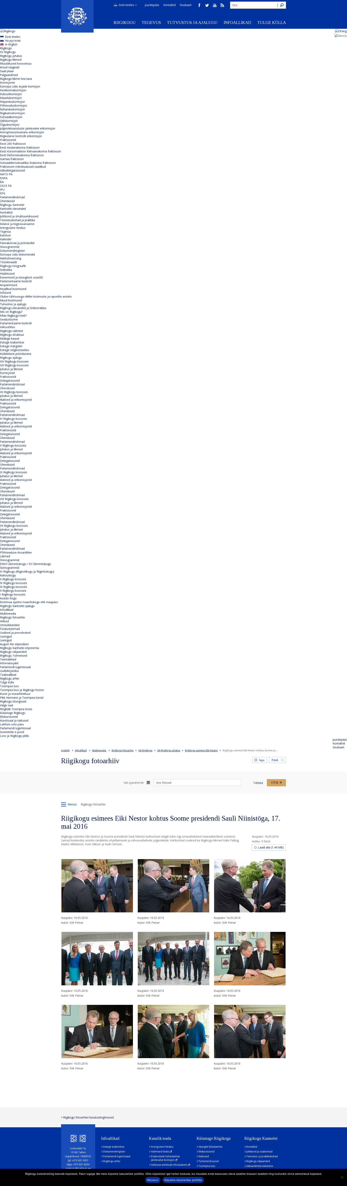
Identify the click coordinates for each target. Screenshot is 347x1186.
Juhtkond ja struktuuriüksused (19, 216)
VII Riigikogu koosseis (14, 526)
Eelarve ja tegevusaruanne (17, 224)
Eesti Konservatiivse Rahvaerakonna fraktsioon (30, 151)
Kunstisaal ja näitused (14, 720)
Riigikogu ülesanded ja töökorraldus (23, 308)
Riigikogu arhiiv (9, 678)
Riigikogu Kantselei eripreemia (19, 648)
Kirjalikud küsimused (13, 289)
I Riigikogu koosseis (13, 594)
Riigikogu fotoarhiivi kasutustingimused (88, 1117)
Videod (4, 621)
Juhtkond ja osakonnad (259, 1151)
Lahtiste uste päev (12, 724)
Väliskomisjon (9, 121)
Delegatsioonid (10, 380)
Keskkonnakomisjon (13, 90)
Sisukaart (186, 5)
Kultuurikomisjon (11, 94)
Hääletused (7, 273)
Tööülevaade (8, 262)
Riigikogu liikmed (10, 60)
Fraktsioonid (8, 140)
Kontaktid (169, 5)
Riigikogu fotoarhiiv (12, 617)
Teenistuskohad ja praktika (17, 220)
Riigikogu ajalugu (11, 357)
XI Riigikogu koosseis (13, 419)
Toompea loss (9, 686)
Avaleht (65, 750)
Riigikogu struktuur (12, 335)
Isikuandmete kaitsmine (259, 1166)
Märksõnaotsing (10, 258)
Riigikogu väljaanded (13, 652)
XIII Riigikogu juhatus (168, 750)
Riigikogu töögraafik (13, 266)
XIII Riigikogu (145, 750)
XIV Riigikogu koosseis (14, 361)
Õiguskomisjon (9, 124)
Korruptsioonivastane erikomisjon (22, 132)
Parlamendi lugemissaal (15, 667)
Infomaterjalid (9, 663)
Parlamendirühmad (12, 197)
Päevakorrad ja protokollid (17, 243)
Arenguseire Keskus (13, 228)
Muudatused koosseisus (16, 63)
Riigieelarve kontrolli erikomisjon (21, 136)
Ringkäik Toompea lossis (16, 709)
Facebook (199, 5)
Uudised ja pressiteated (15, 633)
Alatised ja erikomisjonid (16, 399)
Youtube (214, 5)
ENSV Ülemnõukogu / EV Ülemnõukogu (25, 564)
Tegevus (151, 22)
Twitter (207, 5)
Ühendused (7, 201)
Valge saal (6, 705)
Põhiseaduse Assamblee (16, 552)
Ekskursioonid (9, 717)
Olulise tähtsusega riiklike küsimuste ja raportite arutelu (36, 296)
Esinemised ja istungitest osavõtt (21, 277)
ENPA (3, 178)
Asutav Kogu (8, 598)
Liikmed (5, 556)
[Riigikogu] (77, 16)
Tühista (258, 783)
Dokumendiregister (12, 251)
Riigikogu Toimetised (13, 655)
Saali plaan (7, 71)
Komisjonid (7, 82)
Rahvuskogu (8, 575)
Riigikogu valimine (11, 331)
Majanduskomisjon (12, 102)
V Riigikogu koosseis (13, 579)
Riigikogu (125, 22)
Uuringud (6, 636)
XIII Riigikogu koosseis (14, 365)
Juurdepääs (152, 5)
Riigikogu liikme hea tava (16, 79)
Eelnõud (5, 235)
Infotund (5, 293)
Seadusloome (9, 319)
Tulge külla (271, 22)
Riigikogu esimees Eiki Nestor (201, 750)
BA (2, 182)
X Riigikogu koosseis (13, 445)
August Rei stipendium (14, 644)
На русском (12, 40)
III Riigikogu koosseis (13, 587)
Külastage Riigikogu (12, 713)
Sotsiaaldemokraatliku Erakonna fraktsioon (28, 163)
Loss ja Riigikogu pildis (14, 736)
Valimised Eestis (160, 1151)
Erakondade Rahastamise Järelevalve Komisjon (165, 1158)
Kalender (5, 239)
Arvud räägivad (9, 67)
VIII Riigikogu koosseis (14, 499)
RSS (222, 5)
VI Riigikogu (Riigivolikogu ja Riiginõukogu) (27, 571)
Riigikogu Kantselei (12, 205)
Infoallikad (237, 22)
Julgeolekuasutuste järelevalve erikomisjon (27, 128)
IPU (2, 189)
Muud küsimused (11, 300)
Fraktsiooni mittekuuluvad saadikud (23, 166)
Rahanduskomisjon (12, 109)
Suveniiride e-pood (12, 732)
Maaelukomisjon (11, 98)
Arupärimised (8, 285)
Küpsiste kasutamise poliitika (183, 1180)
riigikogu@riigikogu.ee (78, 1168)
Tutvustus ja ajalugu (192, 22)
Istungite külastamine (210, 1146)
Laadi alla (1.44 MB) (271, 847)
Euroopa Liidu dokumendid (17, 254)
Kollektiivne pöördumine (15, 354)
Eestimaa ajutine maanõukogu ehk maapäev (29, 602)
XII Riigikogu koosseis (14, 392)
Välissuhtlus (7, 327)
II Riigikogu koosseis (13, 590)
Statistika (6, 270)
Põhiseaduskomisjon (13, 105)
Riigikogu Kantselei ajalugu (17, 606)
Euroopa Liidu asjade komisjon (20, 86)
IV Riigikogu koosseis (13, 583)
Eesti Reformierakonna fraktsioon (22, 155)
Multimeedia (8, 613)
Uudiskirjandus (9, 671)
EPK (2, 193)
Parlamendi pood (209, 1161)
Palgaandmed (9, 75)
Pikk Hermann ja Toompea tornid (21, 697)
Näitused (204, 1156)
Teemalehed (8, 659)
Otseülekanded (9, 625)
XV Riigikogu (8, 52)
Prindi (274, 760)
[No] (342, 1177)
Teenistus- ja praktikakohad (262, 1156)
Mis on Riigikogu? (11, 312)
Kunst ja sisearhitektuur (15, 694)
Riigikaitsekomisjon (12, 113)
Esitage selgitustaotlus (14, 350)
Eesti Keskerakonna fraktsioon (20, 147)
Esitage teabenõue (12, 342)
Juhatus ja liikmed (11, 369)
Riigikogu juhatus (11, 56)
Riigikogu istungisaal (13, 701)
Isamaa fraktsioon (12, 159)
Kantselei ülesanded (13, 209)
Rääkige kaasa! (9, 338)
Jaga (261, 760)
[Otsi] (282, 5)
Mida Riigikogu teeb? (13, 315)
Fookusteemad (10, 629)
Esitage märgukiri (11, 346)
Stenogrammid (9, 247)
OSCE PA (6, 186)
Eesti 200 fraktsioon (13, 144)
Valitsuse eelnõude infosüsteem (169, 1164)
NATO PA (6, 174)
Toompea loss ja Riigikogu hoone (22, 690)
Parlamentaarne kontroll (16, 281)
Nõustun (152, 1180)
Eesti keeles (126, 5)
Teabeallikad (8, 675)
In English (11, 44)
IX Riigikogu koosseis (13, 472)
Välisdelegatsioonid (12, 170)
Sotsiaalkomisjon (11, 117)
